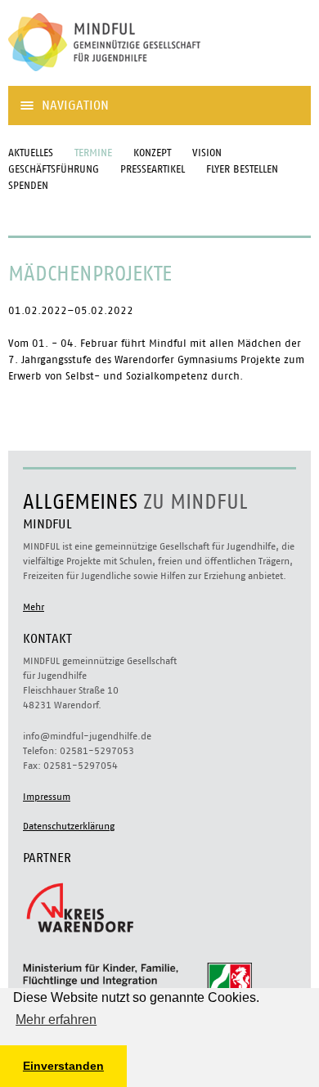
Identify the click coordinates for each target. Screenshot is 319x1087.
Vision (207, 153)
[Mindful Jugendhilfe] (131, 77)
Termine (93, 153)
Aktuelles (30, 153)
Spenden (28, 186)
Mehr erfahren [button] (56, 1019)
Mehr (33, 607)
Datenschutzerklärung (69, 826)
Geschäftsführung (53, 169)
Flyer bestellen (242, 169)
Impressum (46, 797)
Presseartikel (152, 169)
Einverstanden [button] (63, 1065)
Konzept (152, 153)
